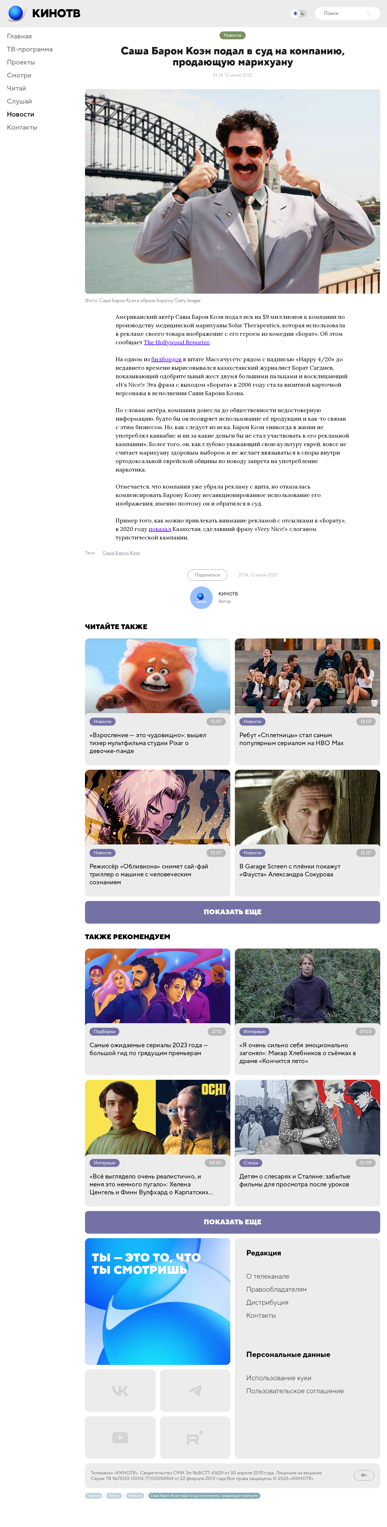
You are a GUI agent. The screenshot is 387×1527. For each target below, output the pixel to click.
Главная (19, 36)
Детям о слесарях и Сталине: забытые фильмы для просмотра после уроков (294, 1180)
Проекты (21, 62)
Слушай (19, 101)
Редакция (263, 1253)
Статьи (251, 1163)
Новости (20, 114)
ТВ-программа (30, 49)
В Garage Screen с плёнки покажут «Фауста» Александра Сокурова (290, 870)
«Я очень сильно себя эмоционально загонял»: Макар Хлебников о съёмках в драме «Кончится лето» (297, 1053)
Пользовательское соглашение (295, 1391)
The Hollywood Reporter (177, 342)
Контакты (22, 127)
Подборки (104, 1032)
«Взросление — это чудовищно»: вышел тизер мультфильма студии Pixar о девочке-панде (148, 743)
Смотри (19, 75)
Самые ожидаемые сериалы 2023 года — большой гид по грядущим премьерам (149, 1049)
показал (160, 528)
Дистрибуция (267, 1302)
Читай (16, 88)
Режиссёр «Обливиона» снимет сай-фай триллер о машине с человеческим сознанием (149, 874)
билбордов (166, 359)
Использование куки (278, 1378)
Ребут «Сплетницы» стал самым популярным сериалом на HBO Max (291, 739)
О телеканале (267, 1276)
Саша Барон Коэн (121, 553)
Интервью (254, 1032)
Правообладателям (276, 1289)
